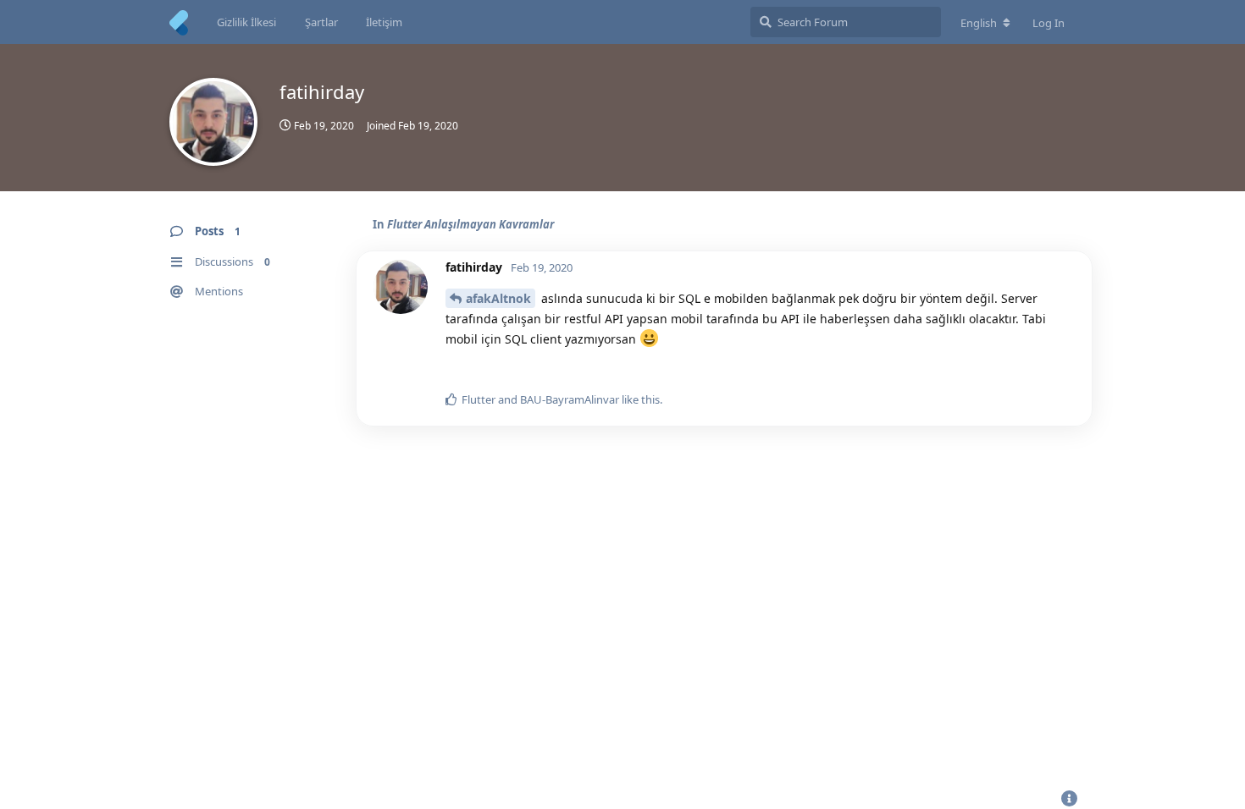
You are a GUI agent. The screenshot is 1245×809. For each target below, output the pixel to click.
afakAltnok (498, 298)
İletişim (384, 22)
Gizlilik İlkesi (246, 22)
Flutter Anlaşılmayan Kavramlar (470, 224)
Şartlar (321, 22)
